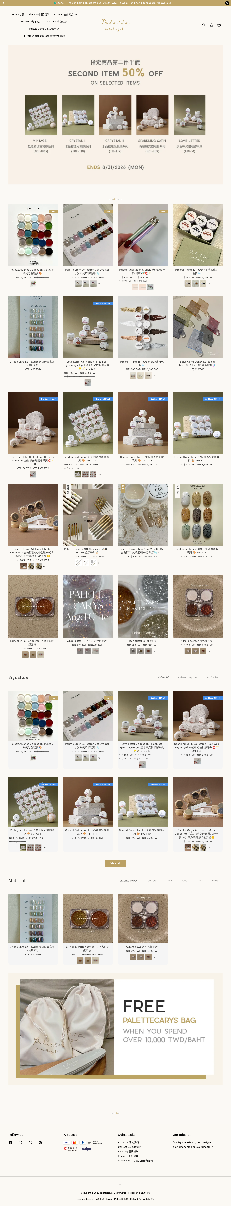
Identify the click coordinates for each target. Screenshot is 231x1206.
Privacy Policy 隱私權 (117, 1199)
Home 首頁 (18, 14)
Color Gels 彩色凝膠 (56, 21)
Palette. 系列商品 (31, 21)
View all (115, 863)
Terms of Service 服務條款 (90, 1199)
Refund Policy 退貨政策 (142, 1199)
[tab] (109, 199)
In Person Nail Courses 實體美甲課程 (44, 36)
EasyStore (144, 1192)
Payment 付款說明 (128, 1156)
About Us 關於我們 (38, 14)
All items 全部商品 (63, 14)
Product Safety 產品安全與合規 (135, 1160)
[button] (204, 25)
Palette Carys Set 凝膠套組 (44, 28)
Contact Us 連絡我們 (129, 1147)
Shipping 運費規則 (128, 1151)
